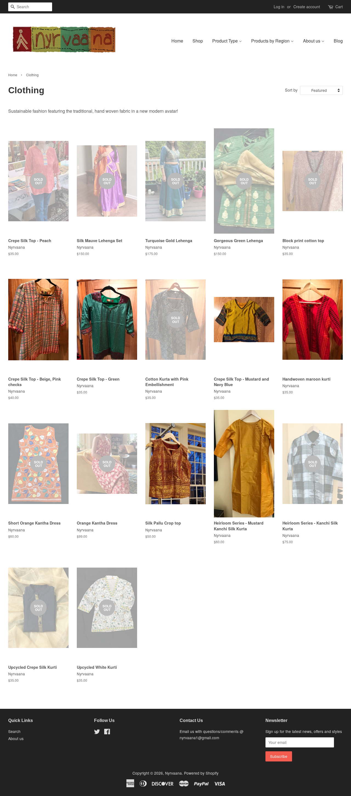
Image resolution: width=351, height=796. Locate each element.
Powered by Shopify (201, 773)
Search (14, 731)
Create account (306, 6)
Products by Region (271, 41)
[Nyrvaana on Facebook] (107, 732)
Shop (198, 41)
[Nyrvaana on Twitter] (97, 732)
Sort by (291, 90)
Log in (279, 6)
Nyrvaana (173, 773)
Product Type (225, 41)
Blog (338, 41)
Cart (339, 6)
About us (312, 41)
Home (177, 41)
